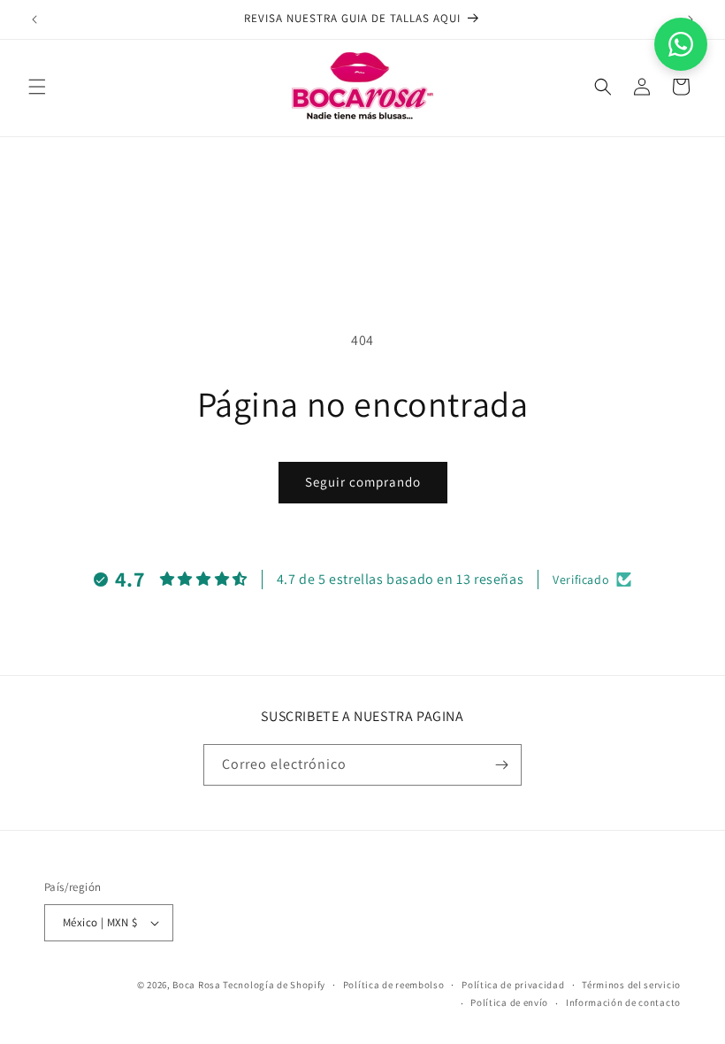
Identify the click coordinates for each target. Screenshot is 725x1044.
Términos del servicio (631, 985)
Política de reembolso (394, 985)
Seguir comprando (363, 481)
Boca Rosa (196, 985)
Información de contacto (623, 1002)
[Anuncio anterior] (34, 19)
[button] (37, 86)
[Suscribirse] (501, 765)
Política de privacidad (513, 985)
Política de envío (509, 1002)
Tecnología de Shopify (274, 985)
